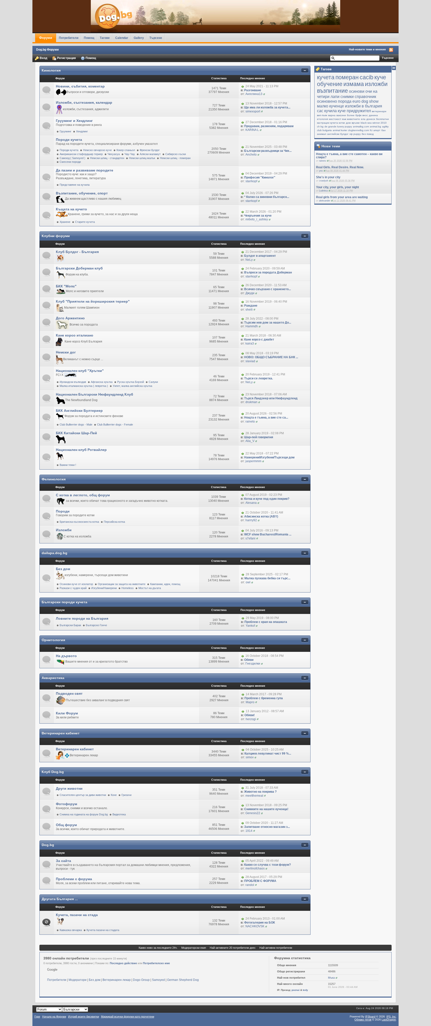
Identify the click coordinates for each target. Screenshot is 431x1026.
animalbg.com (361, 126)
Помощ (89, 37)
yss (321, 171)
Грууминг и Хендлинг (74, 121)
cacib (366, 77)
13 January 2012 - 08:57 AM (265, 711)
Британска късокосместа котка (79, 521)
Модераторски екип (193, 947)
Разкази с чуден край (73, 588)
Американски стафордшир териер (81, 154)
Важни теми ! (68, 464)
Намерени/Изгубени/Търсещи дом (269, 457)
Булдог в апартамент (260, 255)
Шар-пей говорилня (258, 437)
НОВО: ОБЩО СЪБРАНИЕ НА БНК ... (271, 357)
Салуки (153, 381)
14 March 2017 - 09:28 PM (264, 694)
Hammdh (251, 326)
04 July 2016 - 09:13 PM (261, 530)
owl (248, 582)
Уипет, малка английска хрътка (132, 385)
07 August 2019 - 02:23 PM (263, 495)
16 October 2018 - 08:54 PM (264, 656)
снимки (347, 96)
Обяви (248, 660)
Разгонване (252, 90)
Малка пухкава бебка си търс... (267, 578)
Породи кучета (69, 140)
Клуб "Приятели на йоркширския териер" (93, 301)
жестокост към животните (344, 119)
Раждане (250, 305)
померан (347, 77)
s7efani (250, 538)
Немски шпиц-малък (142, 158)
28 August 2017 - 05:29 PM (263, 877)
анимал (321, 134)
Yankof (250, 625)
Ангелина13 (253, 94)
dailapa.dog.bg (54, 553)
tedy (305, 990)
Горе (37, 1016)
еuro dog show (365, 101)
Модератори (78, 979)
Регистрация (66, 58)
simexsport (252, 111)
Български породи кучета (64, 602)
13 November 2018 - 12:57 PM (266, 103)
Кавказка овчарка (71, 930)
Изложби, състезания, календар (84, 102)
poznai (296, 990)
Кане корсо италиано (74, 335)
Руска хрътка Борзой (130, 381)
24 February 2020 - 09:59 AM (265, 268)
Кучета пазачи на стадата (103, 930)
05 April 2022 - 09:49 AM (262, 860)
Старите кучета (85, 221)
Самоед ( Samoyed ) (72, 158)
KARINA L (252, 130)
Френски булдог (150, 150)
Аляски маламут (150, 154)
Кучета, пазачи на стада (77, 915)
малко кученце (330, 106)
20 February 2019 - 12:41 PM (265, 374)
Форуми (45, 38)
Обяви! (249, 715)
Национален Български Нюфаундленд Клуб (94, 394)
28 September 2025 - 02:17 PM (267, 574)
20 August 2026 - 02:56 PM (263, 414)
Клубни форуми (56, 236)
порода (344, 101)
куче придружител (354, 110)
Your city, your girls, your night (337, 187)
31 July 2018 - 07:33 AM (261, 787)
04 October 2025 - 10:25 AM (265, 749)
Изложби (64, 530)
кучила (330, 110)
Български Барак (70, 625)
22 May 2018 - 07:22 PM (262, 453)
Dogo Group (141, 979)
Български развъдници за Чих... (268, 151)
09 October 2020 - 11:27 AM (264, 823)
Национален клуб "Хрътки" (80, 371)
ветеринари (379, 111)
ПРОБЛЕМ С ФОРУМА (260, 881)
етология (322, 119)
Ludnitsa (323, 190)
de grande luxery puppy (338, 126)
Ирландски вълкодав (73, 381)
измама (353, 84)
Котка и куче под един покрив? (266, 499)
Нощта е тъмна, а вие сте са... (266, 417)
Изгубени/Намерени (104, 588)
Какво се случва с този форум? (267, 864)
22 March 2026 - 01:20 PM (263, 211)
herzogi (251, 719)
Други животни (69, 788)
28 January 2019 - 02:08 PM (264, 433)
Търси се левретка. (258, 378)
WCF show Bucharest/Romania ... (267, 534)
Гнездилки (252, 663)
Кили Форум (67, 713)
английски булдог (337, 134)
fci (371, 130)
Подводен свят (69, 693)
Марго (250, 702)
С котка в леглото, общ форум (83, 495)
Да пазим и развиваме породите (84, 170)
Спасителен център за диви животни (83, 794)
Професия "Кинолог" (259, 177)
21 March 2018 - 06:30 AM (263, 336)
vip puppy (355, 134)
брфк (358, 115)
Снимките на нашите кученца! (266, 809)
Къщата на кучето (71, 209)
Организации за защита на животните (121, 584)
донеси (370, 119)
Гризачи (126, 794)
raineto (322, 161)
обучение (329, 84)
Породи (63, 511)
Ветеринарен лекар (117, 979)
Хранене (65, 221)
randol (249, 885)
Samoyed (158, 979)
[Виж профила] (328, 161)
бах (383, 130)
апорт (376, 130)
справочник (365, 96)
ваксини (341, 115)
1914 (248, 831)
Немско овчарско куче (97, 150)
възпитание (332, 90)
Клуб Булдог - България (77, 252)
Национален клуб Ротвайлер (81, 450)
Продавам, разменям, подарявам (269, 126)
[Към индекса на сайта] (215, 16)
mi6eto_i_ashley (256, 219)
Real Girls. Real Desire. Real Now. (340, 167)
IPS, (391, 1016)
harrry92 (251, 520)
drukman (251, 402)
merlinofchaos (255, 868)
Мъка (331, 977)
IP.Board (370, 1016)
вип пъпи (322, 115)
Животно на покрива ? (260, 791)
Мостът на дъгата (149, 588)
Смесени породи (70, 161)
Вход (43, 58)
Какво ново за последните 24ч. (158, 947)
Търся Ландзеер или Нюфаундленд (271, 398)
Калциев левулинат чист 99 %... (267, 753)
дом (348, 122)
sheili (249, 309)
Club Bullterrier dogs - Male (76, 424)
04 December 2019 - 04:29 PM (266, 173)
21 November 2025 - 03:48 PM (266, 147)
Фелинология (54, 479)
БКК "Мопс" (66, 286)
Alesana (251, 503)
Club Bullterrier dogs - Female (115, 424)
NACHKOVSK (254, 926)
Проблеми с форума (74, 879)
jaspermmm (253, 461)
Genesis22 (252, 813)
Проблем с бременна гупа (263, 698)
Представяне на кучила (75, 184)
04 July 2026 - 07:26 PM (261, 193)
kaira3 (249, 343)
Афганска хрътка (101, 381)
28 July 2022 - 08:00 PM (261, 318)
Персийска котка (114, 521)
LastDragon (389, 1019)
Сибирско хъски (175, 154)
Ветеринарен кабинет (61, 733)
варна (331, 115)
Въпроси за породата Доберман (268, 272)
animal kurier (340, 130)
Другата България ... (60, 899)
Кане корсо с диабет (259, 339)
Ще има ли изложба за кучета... (267, 107)
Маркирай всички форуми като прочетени (127, 1016)
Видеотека (119, 814)
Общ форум (66, 825)
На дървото (66, 656)
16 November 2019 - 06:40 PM (266, 301)
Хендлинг (82, 131)
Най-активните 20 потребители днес (233, 947)
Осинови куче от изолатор (76, 584)
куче (380, 77)
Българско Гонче (96, 625)
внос (365, 115)
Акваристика (53, 678)
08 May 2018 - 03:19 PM (262, 353)
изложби (376, 84)
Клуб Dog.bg (53, 772)
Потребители (68, 37)
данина (373, 115)
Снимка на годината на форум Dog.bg (84, 814)
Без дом (63, 569)
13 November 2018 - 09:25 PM (266, 805)
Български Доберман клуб (79, 268)
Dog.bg (48, 845)
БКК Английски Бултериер (79, 411)
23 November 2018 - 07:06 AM (266, 394)
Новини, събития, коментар (80, 86)
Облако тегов (362, 1019)
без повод (368, 134)
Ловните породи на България (82, 618)
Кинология (51, 70)
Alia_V (249, 441)
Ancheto (251, 154)
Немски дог (66, 352)
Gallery (139, 37)
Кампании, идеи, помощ (165, 584)
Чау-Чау (129, 154)
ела (363, 119)
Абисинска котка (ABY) (261, 516)
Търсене (155, 37)
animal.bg (375, 126)
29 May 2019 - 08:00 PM (262, 618)
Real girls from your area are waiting (342, 197)
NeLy (249, 259)
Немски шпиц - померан (175, 158)
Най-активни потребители (275, 947)
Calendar (121, 37)
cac (320, 110)
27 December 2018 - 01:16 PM (266, 122)
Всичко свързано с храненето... (267, 289)
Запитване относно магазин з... (267, 827)
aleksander (324, 200)
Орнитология (53, 640)
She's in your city (328, 177)
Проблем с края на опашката (265, 622)
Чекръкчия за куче (258, 215)
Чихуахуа (114, 154)
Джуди (249, 293)
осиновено (327, 101)
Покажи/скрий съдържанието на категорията (304, 71)
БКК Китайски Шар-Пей (76, 433)
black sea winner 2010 (374, 122)
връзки (356, 122)
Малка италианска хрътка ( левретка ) (84, 385)
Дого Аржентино (70, 318)
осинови (356, 91)
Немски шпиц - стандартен (107, 158)
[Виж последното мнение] (243, 86)
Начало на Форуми (54, 1016)
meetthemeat (254, 795)
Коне (114, 794)
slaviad (250, 361)
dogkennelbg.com (358, 130)
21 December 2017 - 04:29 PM (266, 252)
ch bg (320, 126)
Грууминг (65, 131)
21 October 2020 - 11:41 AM (264, 512)
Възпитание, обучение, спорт (82, 193)
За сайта (63, 861)
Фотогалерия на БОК (259, 922)
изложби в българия (363, 106)
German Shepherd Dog (183, 979)
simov (250, 757)
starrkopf (251, 181)
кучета (325, 77)
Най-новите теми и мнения (367, 49)
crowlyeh (323, 180)
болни (350, 115)
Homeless (127, 588)
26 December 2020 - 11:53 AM (266, 285)
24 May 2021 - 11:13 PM (261, 86)
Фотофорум (66, 804)
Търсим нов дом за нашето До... (267, 322)
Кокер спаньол (125, 150)
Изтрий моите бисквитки (83, 1016)
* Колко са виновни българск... (266, 197)
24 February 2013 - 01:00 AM (265, 918)
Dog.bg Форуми (47, 49)
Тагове (105, 37)
